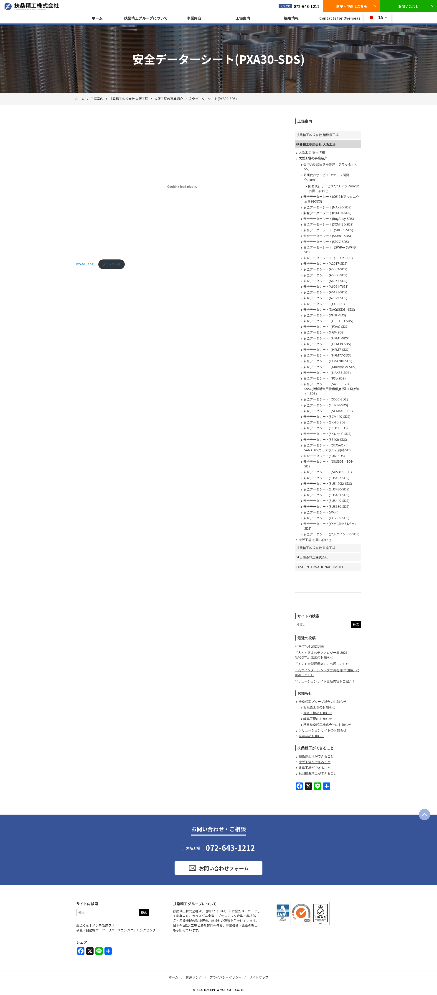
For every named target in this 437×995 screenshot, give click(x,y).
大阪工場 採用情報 (312, 152)
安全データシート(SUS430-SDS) (326, 489)
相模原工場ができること (316, 756)
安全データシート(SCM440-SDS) (326, 416)
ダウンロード (111, 264)
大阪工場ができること (314, 762)
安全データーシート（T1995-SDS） (329, 258)
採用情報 (291, 18)
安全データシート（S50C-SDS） (326, 399)
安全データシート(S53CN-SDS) (325, 405)
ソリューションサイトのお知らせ (322, 730)
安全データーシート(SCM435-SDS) (328, 224)
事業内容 (194, 18)
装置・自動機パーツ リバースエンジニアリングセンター (117, 930)
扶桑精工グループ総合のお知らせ (322, 701)
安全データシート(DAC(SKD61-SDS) (329, 309)
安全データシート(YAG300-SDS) (326, 518)
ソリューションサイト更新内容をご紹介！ (325, 681)
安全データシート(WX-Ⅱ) (320, 512)
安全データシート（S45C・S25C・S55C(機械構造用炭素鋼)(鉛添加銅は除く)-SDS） (331, 389)
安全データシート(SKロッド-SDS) (327, 433)
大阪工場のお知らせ (317, 713)
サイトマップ (258, 977)
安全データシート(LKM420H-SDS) (327, 361)
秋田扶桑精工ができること (318, 773)
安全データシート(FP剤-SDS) (323, 332)
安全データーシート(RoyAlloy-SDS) (328, 218)
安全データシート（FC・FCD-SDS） (329, 321)
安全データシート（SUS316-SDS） (328, 472)
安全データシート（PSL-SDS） (325, 378)
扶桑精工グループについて (146, 18)
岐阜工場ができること (314, 767)
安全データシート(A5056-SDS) (325, 275)
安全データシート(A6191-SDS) (325, 292)
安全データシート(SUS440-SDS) (326, 500)
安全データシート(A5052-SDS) (325, 269)
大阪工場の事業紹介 (168, 99)
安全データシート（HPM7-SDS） (327, 349)
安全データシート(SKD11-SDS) (325, 428)
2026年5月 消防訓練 (309, 646)
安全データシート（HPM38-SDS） (328, 344)
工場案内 (243, 18)
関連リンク (194, 977)
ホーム (97, 18)
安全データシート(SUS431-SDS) (326, 495)
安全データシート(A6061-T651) (325, 286)
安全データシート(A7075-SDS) (325, 298)
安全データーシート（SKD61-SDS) (328, 230)
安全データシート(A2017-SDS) (325, 263)
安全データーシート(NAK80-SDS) (327, 207)
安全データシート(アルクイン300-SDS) (331, 534)
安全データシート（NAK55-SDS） (328, 372)
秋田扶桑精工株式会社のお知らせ (327, 724)
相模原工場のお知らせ (319, 707)
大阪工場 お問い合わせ (315, 540)
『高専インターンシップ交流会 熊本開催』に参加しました (327, 672)
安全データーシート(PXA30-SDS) (213, 99)
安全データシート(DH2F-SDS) (324, 315)
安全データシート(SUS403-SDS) (326, 478)
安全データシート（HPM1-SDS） (327, 338)
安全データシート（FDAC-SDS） (326, 326)
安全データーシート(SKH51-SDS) (327, 235)
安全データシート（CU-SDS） (325, 304)
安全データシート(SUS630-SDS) (326, 506)
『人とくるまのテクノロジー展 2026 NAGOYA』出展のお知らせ (321, 654)
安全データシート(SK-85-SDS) (324, 422)
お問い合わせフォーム (224, 868)
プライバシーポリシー (225, 977)
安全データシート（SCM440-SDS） (329, 411)
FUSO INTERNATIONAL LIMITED (320, 567)
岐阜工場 (315, 548)
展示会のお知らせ (311, 736)
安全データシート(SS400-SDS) (325, 439)
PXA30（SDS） (86, 264)
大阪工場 (128, 99)
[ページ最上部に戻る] (424, 814)
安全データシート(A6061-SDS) (325, 281)
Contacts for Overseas (339, 18)
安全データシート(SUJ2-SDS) (324, 456)
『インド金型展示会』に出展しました (322, 664)
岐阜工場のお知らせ (317, 718)
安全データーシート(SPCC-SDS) (326, 241)
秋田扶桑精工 (312, 557)
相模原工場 (317, 135)
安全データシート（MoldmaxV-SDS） (330, 367)
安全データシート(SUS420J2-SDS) (327, 483)
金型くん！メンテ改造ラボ (95, 925)
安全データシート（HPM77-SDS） (328, 355)
